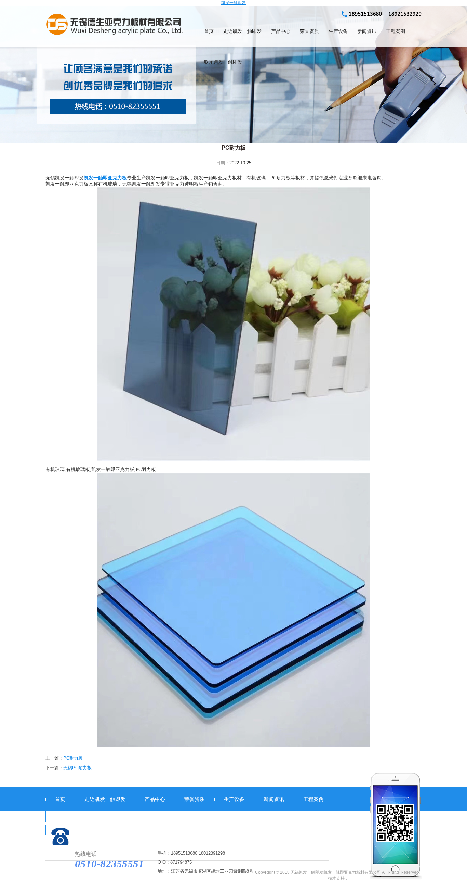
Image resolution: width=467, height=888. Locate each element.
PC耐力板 (73, 758)
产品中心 (280, 31)
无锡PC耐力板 (77, 767)
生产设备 (338, 31)
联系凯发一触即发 (223, 62)
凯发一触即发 (233, 2)
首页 (209, 31)
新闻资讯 (366, 31)
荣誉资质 (309, 31)
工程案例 (395, 31)
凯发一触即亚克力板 (105, 177)
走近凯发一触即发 (242, 31)
